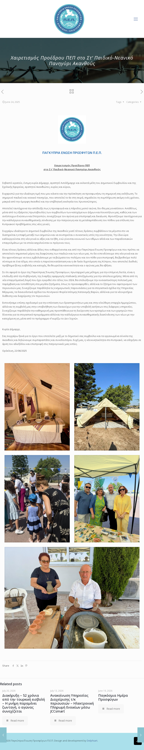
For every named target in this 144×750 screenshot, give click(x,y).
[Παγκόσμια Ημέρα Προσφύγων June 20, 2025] (3, 734)
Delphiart (92, 740)
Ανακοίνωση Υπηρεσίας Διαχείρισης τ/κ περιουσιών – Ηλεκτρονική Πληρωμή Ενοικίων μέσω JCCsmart (72, 703)
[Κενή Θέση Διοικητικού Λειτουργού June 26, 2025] (140, 734)
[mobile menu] (136, 19)
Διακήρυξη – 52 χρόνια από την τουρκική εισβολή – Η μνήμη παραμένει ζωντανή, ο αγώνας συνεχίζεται (23, 703)
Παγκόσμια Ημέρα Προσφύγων (113, 697)
